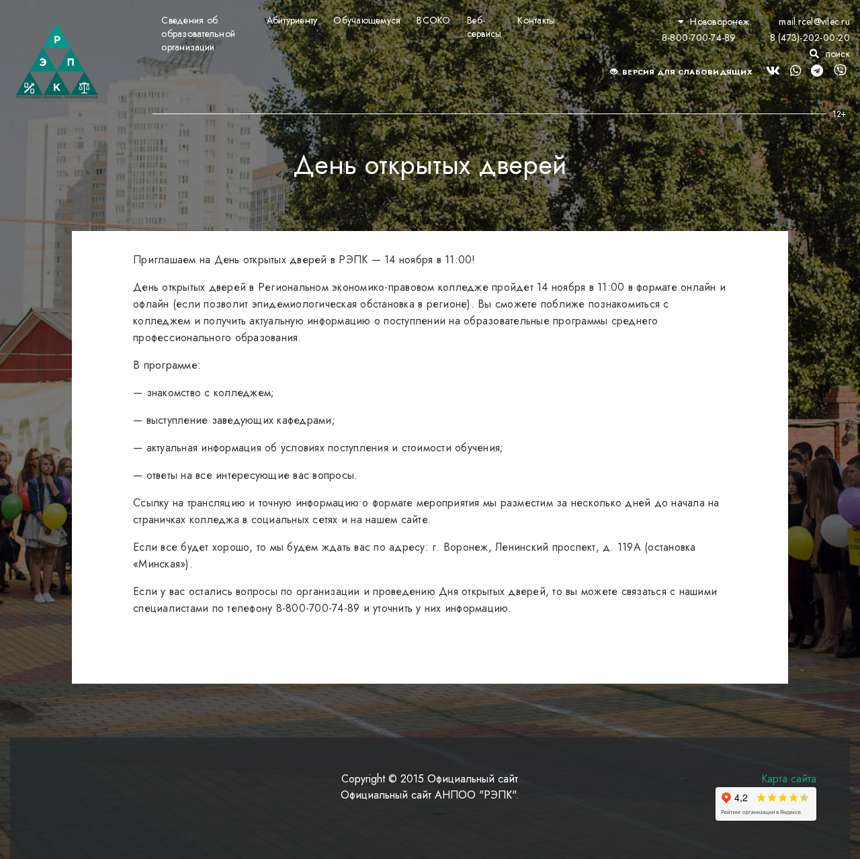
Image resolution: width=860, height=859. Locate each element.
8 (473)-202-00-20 (810, 37)
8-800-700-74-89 (699, 37)
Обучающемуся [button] (366, 20)
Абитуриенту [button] (292, 20)
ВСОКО (433, 20)
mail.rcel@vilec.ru (814, 21)
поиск (836, 53)
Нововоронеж (719, 21)
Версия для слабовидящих (686, 71)
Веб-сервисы (484, 26)
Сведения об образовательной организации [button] (198, 33)
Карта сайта (788, 778)
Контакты (536, 20)
